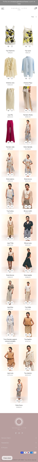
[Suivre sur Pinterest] (22, 433)
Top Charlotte (10, 51)
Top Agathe (27, 339)
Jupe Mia (10, 115)
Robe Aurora (28, 179)
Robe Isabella (28, 275)
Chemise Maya (28, 83)
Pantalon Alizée (28, 115)
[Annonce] (19, 2)
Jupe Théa (10, 243)
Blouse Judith (28, 211)
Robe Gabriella (28, 147)
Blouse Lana (27, 243)
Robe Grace (19, 405)
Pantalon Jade (10, 147)
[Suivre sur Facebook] (16, 433)
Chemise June (10, 83)
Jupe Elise (10, 307)
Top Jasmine (28, 373)
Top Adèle (28, 307)
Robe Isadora (10, 179)
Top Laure (28, 51)
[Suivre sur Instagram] (19, 433)
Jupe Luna (10, 373)
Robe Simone (10, 275)
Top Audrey (10, 211)
